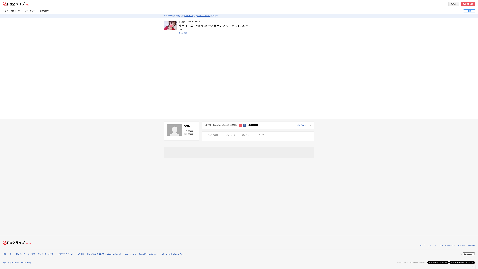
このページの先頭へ (473, 267)
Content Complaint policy (148, 254)
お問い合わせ (20, 254)
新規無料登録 (468, 4)
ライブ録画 (213, 135)
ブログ (261, 135)
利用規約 (461, 245)
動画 (4, 263)
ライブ (10, 263)
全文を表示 (183, 33)
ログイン (453, 4)
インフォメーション (447, 245)
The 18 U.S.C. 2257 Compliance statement (104, 254)
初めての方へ (45, 11)
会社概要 (31, 254)
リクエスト (432, 245)
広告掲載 (80, 254)
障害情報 (471, 245)
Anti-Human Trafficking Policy (172, 254)
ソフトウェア (30, 11)
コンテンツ (15, 11)
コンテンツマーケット (23, 263)
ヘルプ (422, 245)
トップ (5, 11)
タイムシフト (230, 135)
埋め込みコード (303, 125)
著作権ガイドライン (66, 254)
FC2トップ (7, 254)
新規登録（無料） (203, 16)
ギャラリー (247, 135)
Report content (130, 254)
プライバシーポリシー (46, 254)
